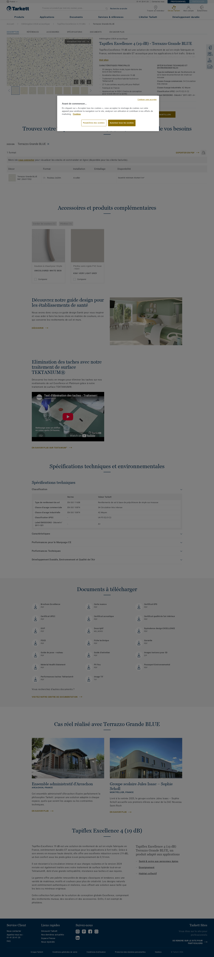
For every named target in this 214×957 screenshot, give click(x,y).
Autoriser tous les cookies (122, 123)
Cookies (77, 114)
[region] (108, 113)
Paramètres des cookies (94, 123)
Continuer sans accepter (147, 99)
